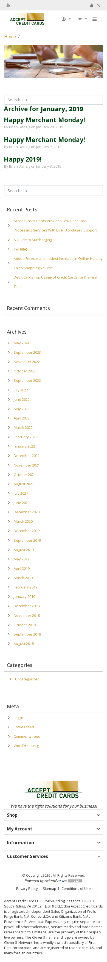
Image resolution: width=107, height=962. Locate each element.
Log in (18, 717)
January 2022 (24, 446)
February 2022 (25, 436)
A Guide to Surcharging (33, 239)
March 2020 (23, 521)
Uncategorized (27, 679)
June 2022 (22, 399)
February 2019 (25, 587)
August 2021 (24, 483)
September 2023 (27, 352)
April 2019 (22, 568)
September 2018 (27, 634)
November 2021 (27, 465)
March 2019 (23, 577)
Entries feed (24, 726)
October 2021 (25, 474)
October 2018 (25, 624)
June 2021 (22, 502)
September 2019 (27, 540)
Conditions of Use (76, 888)
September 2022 (27, 380)
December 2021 (27, 455)
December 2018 (27, 605)
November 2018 (27, 615)
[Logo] (28, 19)
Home (10, 36)
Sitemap (49, 888)
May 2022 (21, 408)
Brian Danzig (19, 126)
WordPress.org (26, 745)
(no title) (20, 249)
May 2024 (21, 342)
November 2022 (27, 361)
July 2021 (21, 493)
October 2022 (25, 371)
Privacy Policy (27, 888)
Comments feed (27, 736)
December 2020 (27, 511)
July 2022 (21, 390)
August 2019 (24, 549)
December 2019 (27, 530)
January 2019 (24, 596)
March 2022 (23, 427)
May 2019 (21, 559)
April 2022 (22, 418)
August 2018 (24, 643)
